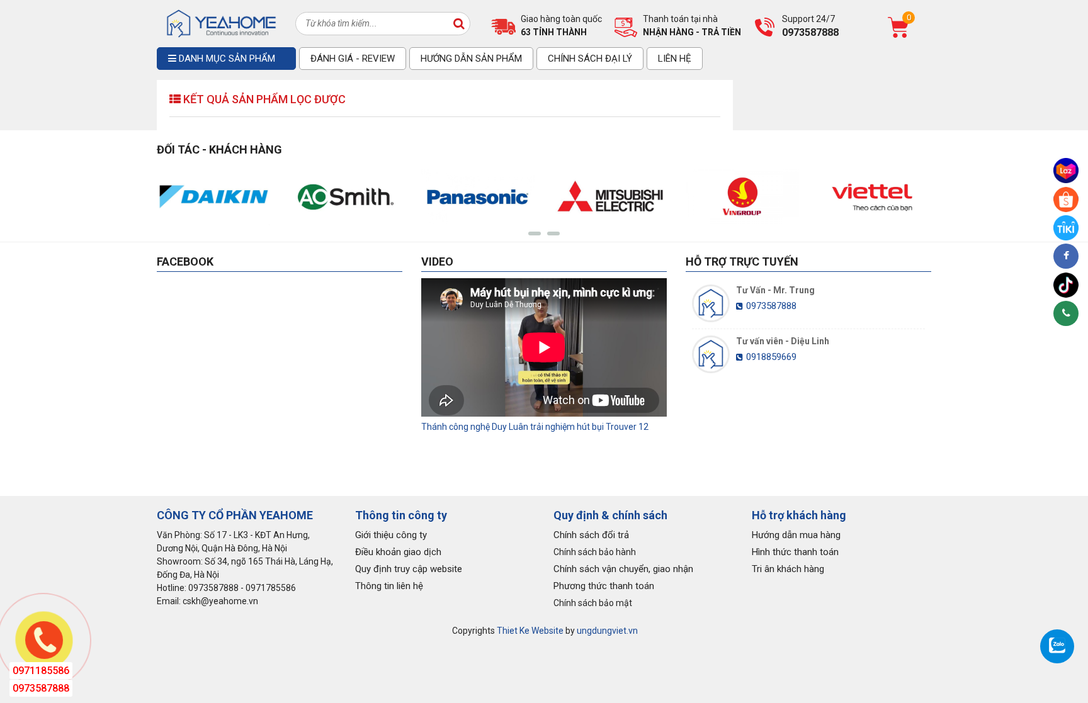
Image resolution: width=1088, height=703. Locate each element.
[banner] (221, 23)
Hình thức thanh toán (795, 552)
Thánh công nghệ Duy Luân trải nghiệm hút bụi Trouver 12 (535, 427)
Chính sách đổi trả (591, 535)
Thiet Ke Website (530, 631)
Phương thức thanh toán (603, 586)
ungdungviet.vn (607, 631)
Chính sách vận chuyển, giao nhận (623, 569)
